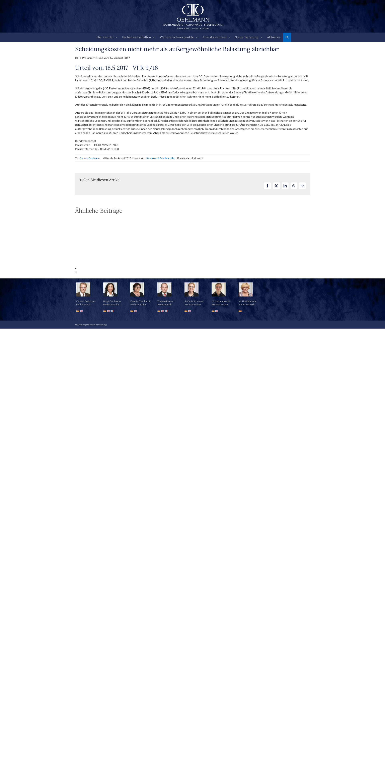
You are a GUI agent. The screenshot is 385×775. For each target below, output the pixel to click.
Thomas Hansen (165, 301)
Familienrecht (167, 158)
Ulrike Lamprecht (221, 301)
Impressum (80, 324)
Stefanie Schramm (193, 301)
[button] (287, 37)
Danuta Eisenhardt (140, 301)
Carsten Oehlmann (90, 158)
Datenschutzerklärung (96, 324)
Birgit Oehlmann (112, 301)
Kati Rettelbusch (247, 301)
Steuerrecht (152, 158)
